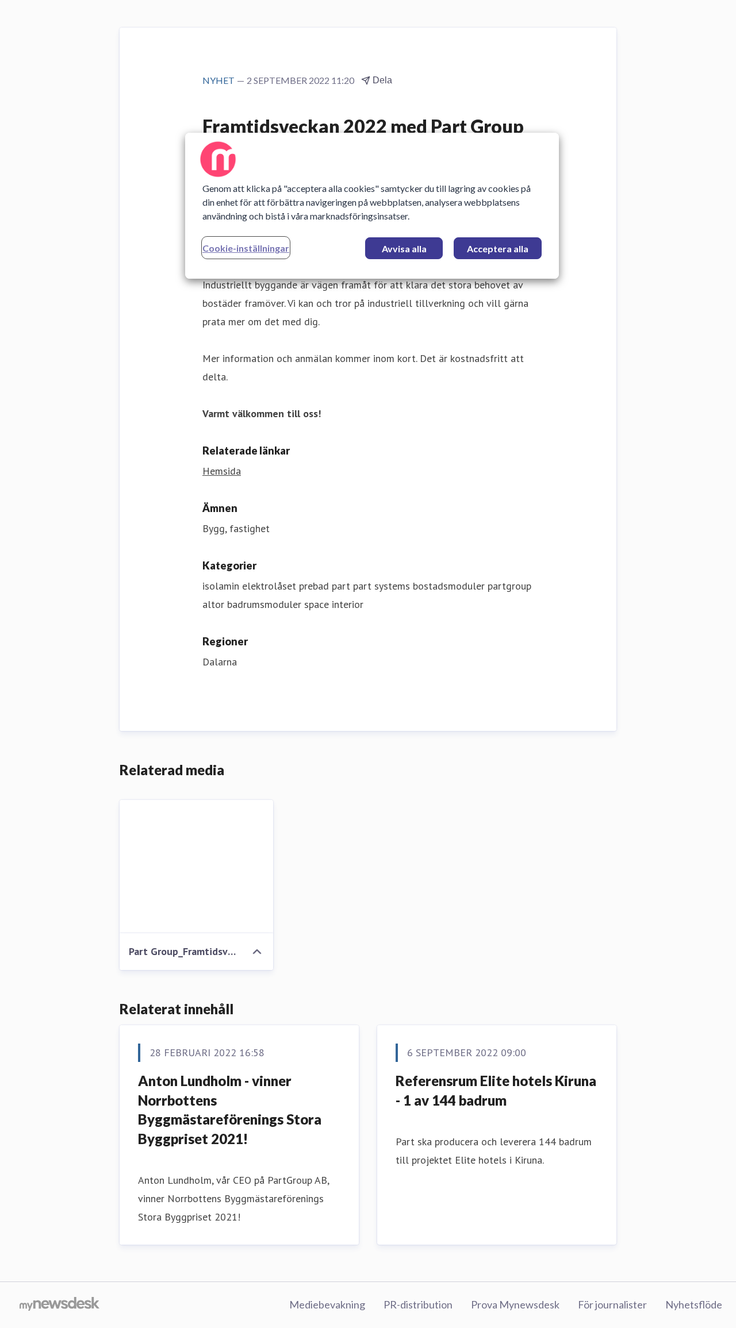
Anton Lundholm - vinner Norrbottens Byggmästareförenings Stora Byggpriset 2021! (229, 1109)
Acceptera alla (497, 248)
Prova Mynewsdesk (515, 1304)
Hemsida (221, 471)
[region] (372, 206)
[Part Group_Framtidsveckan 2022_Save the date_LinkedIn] (196, 866)
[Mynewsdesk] (59, 1305)
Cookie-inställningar (245, 247)
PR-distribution (418, 1304)
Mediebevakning (327, 1304)
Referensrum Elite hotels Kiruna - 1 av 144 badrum (496, 1090)
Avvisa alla (404, 248)
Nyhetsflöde (693, 1304)
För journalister (612, 1304)
